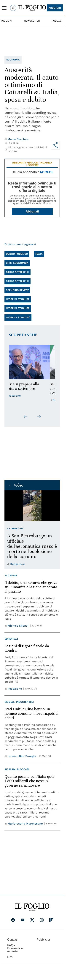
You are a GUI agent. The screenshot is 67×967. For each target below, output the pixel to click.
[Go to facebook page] (13, 920)
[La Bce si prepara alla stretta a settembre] (32, 362)
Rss (9, 957)
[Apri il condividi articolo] (55, 145)
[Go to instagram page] (42, 920)
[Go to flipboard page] (51, 920)
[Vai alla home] (32, 8)
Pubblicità (43, 939)
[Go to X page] (32, 920)
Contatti (12, 939)
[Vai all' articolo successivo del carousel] (39, 416)
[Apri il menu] (4, 8)
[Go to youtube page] (22, 920)
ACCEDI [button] (46, 172)
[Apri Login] (13, 8)
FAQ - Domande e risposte (15, 948)
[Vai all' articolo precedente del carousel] (25, 416)
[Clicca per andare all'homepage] (32, 907)
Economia (13, 59)
